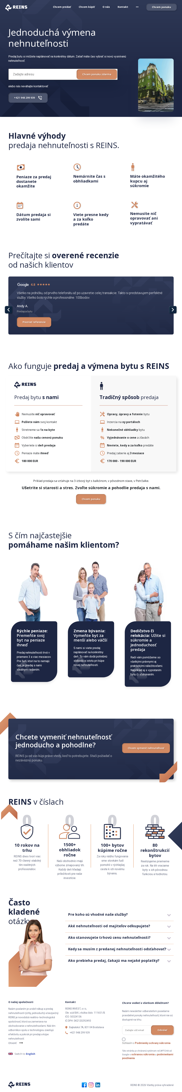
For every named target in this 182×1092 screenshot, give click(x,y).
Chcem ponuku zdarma (96, 74)
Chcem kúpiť (87, 7)
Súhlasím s (146, 1043)
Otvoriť (12, 1043)
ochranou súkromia (143, 1054)
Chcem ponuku (161, 7)
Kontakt (123, 7)
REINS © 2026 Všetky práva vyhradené (152, 1085)
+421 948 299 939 (80, 1032)
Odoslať (162, 1030)
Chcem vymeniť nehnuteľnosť (146, 748)
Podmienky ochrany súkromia (152, 1043)
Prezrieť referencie (34, 322)
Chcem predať (62, 7)
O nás (106, 7)
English (30, 1053)
